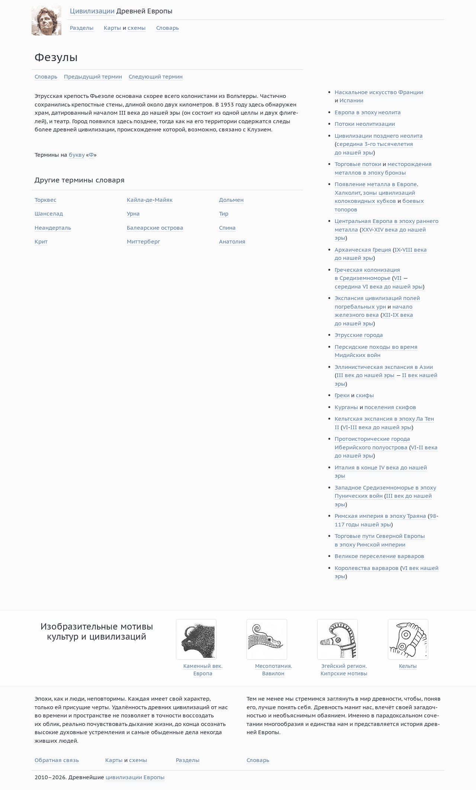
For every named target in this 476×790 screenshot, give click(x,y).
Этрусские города (359, 334)
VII (398, 277)
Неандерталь (53, 227)
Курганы (346, 407)
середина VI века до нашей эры (379, 286)
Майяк (164, 199)
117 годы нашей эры (363, 524)
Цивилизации (92, 11)
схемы (137, 27)
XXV (366, 229)
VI (345, 427)
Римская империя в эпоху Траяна (380, 515)
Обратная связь (57, 760)
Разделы (82, 27)
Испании (351, 100)
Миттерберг (143, 241)
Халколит (347, 192)
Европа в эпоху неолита (368, 112)
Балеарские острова (155, 227)
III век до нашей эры (366, 375)
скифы (365, 395)
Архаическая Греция (363, 249)
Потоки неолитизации (365, 123)
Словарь (167, 27)
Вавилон (273, 673)
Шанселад (49, 213)
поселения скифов (390, 407)
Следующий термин (156, 76)
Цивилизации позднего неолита (379, 135)
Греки (342, 395)
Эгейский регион (343, 666)
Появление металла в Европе (376, 184)
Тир (223, 213)
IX (397, 249)
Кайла (135, 199)
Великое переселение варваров (379, 556)
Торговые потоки (358, 164)
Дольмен (231, 199)
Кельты (408, 666)
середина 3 (352, 143)
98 (433, 515)
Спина (227, 227)
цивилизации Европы (135, 777)
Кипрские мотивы (344, 673)
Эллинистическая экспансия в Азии (384, 366)
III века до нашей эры (381, 427)
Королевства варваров (367, 567)
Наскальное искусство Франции (379, 92)
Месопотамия (273, 666)
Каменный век (202, 666)
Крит (41, 241)
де (149, 199)
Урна (133, 213)
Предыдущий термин (93, 76)
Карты (112, 27)
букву (76, 154)
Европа (202, 673)
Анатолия (232, 241)
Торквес (46, 199)
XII (386, 314)
